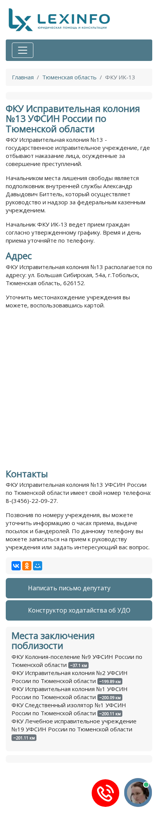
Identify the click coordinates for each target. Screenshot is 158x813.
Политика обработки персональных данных (67, 801)
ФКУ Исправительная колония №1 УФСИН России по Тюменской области (70, 693)
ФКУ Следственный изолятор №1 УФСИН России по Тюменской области (69, 709)
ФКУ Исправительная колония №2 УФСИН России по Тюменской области (70, 677)
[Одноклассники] (26, 565)
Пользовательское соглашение (49, 809)
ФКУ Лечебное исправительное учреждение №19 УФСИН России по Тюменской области (74, 725)
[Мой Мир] (37, 565)
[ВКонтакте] (16, 565)
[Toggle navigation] (22, 50)
